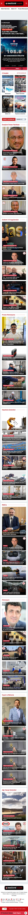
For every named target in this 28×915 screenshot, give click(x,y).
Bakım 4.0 (13, 8)
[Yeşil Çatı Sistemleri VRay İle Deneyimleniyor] (14, 748)
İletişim (19, 900)
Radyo (8, 899)
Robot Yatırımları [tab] (8, 119)
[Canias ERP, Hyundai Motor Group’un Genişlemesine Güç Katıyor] (14, 288)
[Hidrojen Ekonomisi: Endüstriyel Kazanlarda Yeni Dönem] (14, 193)
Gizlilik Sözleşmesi (11, 900)
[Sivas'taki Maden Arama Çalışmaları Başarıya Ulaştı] (14, 828)
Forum (22, 899)
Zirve (3, 900)
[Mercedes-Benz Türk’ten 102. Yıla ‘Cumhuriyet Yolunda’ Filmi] (14, 843)
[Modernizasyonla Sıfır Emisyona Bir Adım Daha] (14, 858)
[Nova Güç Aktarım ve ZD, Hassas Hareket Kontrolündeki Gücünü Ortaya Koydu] (14, 683)
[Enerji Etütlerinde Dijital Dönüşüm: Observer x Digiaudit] (14, 141)
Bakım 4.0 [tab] (19, 119)
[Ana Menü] (1, 3)
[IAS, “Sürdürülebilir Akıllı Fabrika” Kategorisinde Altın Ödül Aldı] (14, 272)
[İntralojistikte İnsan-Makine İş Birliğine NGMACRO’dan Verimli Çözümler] (14, 426)
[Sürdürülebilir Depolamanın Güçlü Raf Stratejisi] (14, 463)
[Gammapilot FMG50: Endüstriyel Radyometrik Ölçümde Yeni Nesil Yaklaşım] (14, 368)
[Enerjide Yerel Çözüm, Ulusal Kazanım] (14, 207)
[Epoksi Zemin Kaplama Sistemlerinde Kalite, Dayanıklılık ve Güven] (14, 733)
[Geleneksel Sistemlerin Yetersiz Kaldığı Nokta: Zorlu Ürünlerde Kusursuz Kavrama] (14, 668)
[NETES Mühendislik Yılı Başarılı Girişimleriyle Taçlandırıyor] (14, 653)
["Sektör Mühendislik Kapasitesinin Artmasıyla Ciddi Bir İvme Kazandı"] (14, 588)
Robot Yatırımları (5, 8)
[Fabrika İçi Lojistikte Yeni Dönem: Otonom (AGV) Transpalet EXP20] (14, 478)
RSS (5, 908)
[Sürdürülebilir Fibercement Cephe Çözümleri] (14, 711)
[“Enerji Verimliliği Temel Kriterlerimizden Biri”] (14, 638)
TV (18, 899)
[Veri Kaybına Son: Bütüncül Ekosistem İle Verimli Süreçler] (14, 616)
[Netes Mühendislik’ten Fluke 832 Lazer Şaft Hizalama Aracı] (14, 397)
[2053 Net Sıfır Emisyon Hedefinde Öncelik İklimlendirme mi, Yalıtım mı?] (14, 763)
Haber (3, 899)
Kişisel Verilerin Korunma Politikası (10, 902)
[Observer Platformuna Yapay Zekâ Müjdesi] (14, 163)
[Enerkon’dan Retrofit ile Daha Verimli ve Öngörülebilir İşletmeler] (14, 521)
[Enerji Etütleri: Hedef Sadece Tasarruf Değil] (14, 177)
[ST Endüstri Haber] (14, 3)
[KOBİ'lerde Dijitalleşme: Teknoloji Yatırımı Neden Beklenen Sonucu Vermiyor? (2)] (14, 258)
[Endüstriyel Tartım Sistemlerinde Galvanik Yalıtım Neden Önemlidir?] (14, 353)
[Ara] (26, 3)
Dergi (14, 899)
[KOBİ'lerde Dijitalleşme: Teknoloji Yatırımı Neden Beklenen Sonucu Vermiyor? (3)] (14, 543)
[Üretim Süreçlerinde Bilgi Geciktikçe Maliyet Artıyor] (14, 236)
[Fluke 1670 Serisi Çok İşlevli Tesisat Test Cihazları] (14, 383)
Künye (21, 902)
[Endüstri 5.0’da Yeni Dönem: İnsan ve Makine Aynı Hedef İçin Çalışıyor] (14, 302)
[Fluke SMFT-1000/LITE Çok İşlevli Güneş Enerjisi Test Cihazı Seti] (14, 573)
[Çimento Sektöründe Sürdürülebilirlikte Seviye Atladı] (14, 873)
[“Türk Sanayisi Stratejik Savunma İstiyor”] (14, 806)
